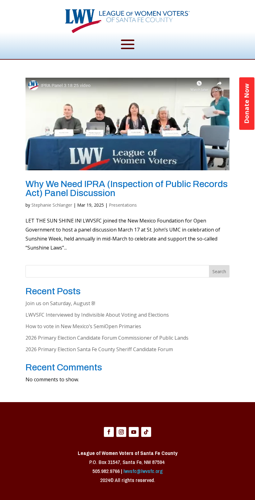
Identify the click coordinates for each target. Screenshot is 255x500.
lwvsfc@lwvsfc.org (143, 471)
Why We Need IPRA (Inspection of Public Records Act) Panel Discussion (127, 188)
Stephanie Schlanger (51, 205)
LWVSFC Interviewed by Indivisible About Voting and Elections (97, 314)
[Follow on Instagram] (121, 432)
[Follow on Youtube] (134, 432)
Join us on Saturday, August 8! (60, 303)
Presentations (123, 205)
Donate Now (246, 104)
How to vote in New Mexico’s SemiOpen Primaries (83, 326)
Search (219, 271)
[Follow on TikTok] (146, 432)
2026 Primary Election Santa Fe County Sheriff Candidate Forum (99, 349)
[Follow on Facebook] (109, 432)
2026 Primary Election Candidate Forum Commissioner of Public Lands (107, 337)
